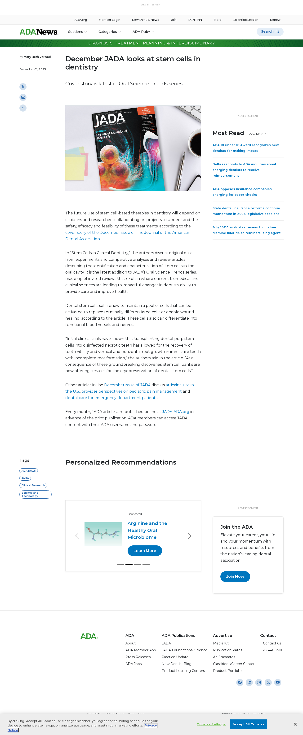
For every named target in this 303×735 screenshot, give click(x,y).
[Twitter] (23, 86)
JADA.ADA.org (175, 411)
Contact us (270, 643)
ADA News (29, 470)
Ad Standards (224, 657)
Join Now (235, 576)
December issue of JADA (127, 385)
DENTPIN (195, 20)
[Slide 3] (137, 564)
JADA (25, 478)
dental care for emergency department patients (111, 398)
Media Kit (221, 643)
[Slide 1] (120, 564)
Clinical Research (33, 485)
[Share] (23, 107)
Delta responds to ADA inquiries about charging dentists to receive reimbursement (244, 169)
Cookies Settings (211, 724)
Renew (275, 20)
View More (256, 133)
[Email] (23, 97)
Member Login (109, 20)
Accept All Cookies (248, 724)
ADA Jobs (133, 664)
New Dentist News (145, 20)
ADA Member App (140, 650)
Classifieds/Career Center (233, 664)
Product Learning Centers (183, 671)
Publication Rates (227, 650)
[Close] (295, 724)
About (130, 643)
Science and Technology (30, 494)
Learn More (145, 550)
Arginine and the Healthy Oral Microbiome (147, 530)
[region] (151, 724)
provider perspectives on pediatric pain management (131, 391)
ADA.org (81, 20)
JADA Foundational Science (184, 650)
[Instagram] (239, 682)
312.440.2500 (272, 650)
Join (174, 20)
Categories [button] (107, 32)
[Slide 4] (146, 564)
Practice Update (175, 657)
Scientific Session (245, 20)
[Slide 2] (129, 564)
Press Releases (138, 657)
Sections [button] (75, 32)
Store (218, 20)
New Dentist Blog (177, 664)
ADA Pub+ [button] (141, 32)
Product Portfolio (227, 671)
